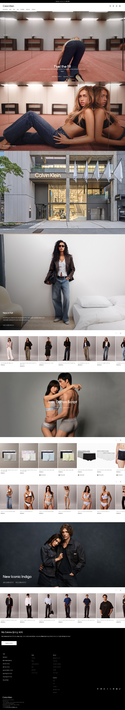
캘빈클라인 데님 (56, 689)
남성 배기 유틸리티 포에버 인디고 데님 (27, 620)
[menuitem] (114, 6)
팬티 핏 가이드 (6, 667)
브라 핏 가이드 (6, 663)
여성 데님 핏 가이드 (7, 676)
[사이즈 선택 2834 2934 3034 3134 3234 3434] (28, 605)
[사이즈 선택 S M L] (9, 497)
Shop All (55, 692)
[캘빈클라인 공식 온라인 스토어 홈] (8, 6)
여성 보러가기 (58, 407)
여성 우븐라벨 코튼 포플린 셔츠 (7, 363)
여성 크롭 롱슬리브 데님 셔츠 (83, 363)
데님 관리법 (5, 680)
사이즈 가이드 (34, 672)
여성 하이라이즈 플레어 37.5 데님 (103, 363)
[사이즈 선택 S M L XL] (9, 455)
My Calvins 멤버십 (7, 660)
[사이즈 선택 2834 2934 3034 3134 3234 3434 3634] (48, 605)
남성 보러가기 (66, 407)
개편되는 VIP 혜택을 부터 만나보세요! (62, 1)
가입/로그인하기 (9, 643)
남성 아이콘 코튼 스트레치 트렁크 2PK (46, 470)
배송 (32, 666)
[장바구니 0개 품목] (120, 6)
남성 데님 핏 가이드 (7, 673)
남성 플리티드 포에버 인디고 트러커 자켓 (9, 620)
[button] (117, 6)
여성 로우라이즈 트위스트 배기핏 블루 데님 (67, 363)
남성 (54, 680)
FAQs (33, 661)
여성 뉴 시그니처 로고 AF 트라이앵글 (8, 511)
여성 (54, 683)
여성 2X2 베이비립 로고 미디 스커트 (46, 363)
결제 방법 (34, 669)
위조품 (54, 669)
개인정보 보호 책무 (57, 666)
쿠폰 (4, 654)
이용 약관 (55, 661)
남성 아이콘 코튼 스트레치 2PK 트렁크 (85, 470)
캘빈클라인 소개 (56, 658)
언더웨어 (55, 686)
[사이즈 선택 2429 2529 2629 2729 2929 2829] (28, 348)
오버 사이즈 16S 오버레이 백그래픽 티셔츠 (67, 620)
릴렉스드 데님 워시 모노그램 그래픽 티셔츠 (86, 620)
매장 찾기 (5, 657)
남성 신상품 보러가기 (8, 582)
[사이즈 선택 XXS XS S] (9, 348)
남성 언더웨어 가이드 (8, 670)
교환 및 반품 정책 (35, 664)
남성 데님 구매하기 (57, 76)
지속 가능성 (55, 672)
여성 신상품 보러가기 (8, 325)
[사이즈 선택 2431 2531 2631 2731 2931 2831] (67, 348)
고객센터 (33, 658)
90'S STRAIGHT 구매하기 (9, 146)
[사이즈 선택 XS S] (48, 348)
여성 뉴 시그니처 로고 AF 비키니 (26, 511)
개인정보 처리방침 (57, 664)
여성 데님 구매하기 (68, 76)
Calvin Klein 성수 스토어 (9, 229)
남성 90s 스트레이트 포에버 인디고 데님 (47, 620)
